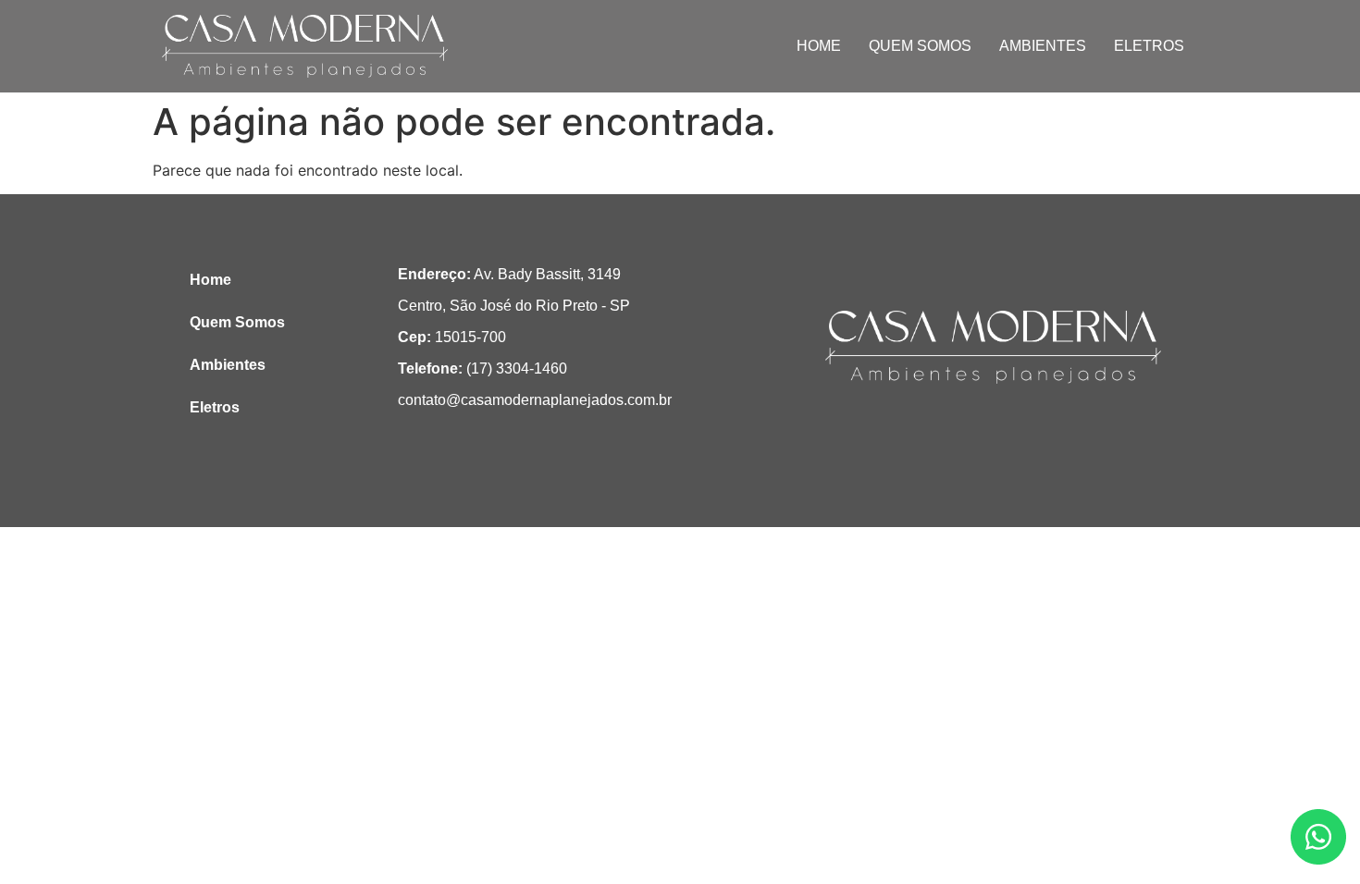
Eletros (1149, 46)
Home (819, 46)
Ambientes (1042, 46)
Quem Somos (920, 46)
